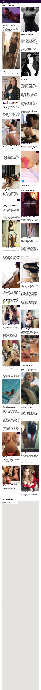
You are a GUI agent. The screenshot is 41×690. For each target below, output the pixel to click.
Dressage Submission (8, 247)
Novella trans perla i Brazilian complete (10, 206)
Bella (4, 69)
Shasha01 (5, 456)
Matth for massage (26, 237)
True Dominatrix (25, 76)
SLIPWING (4, 1)
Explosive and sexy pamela (9, 324)
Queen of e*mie (6, 288)
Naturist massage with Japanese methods (29, 363)
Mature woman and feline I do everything (10, 405)
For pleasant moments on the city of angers (11, 146)
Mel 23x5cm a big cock (27, 282)
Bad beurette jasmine (26, 143)
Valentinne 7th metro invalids (28, 491)
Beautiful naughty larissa (9, 366)
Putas (3, 3)
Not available (6, 189)
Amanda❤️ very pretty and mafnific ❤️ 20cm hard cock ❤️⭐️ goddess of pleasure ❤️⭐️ (11, 102)
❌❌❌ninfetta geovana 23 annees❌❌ (10, 485)
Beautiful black (6, 24)
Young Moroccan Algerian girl (28, 184)
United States (7, 3)
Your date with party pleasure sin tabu (29, 405)
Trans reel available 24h (27, 328)
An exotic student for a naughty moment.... (29, 32)
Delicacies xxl (24, 452)
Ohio (12, 3)
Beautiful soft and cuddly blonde (29, 216)
